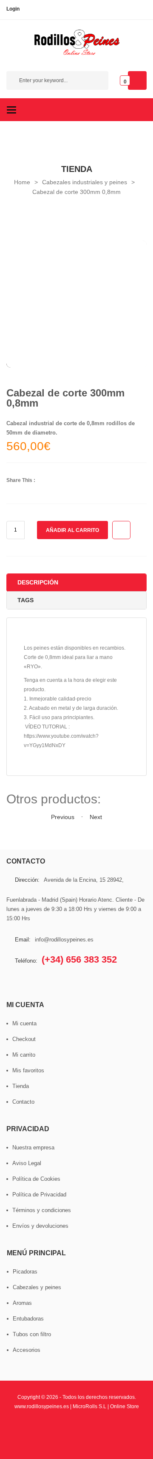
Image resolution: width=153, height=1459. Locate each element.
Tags (25, 600)
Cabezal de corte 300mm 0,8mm (76, 191)
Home (22, 182)
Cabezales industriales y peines (84, 182)
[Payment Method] (31, 1427)
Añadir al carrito (72, 530)
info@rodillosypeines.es (64, 939)
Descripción (37, 582)
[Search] (97, 81)
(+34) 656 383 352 (79, 959)
